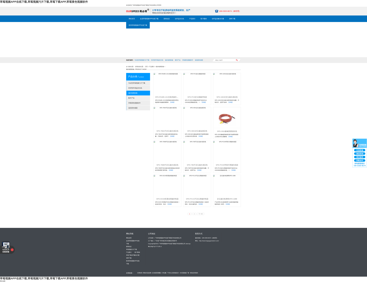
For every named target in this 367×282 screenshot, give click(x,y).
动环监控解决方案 (218, 19)
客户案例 (204, 19)
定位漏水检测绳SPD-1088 (227, 199)
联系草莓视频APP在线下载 (138, 25)
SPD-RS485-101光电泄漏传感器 (167, 97)
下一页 (201, 214)
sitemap (188, 243)
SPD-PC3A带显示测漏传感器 (227, 165)
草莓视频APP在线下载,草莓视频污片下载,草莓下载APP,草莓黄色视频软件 (44, 1)
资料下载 (232, 19)
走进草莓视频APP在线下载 (149, 19)
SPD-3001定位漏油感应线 (197, 131)
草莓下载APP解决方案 (132, 255)
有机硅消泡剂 (194, 273)
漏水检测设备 (169, 60)
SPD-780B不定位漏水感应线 (167, 165)
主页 (146, 66)
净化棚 (164, 273)
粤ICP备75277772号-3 (155, 246)
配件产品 (177, 60)
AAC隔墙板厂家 (184, 273)
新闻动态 (167, 19)
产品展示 (192, 19)
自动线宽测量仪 (156, 273)
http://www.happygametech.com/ (209, 241)
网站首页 (132, 19)
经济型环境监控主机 (157, 60)
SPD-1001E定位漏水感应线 (227, 97)
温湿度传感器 (199, 60)
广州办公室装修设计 (173, 273)
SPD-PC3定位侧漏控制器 (197, 97)
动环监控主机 (179, 19)
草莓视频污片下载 (131, 249)
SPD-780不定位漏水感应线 (197, 165)
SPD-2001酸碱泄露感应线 (227, 131)
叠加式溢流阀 (147, 273)
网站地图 (2, 281)
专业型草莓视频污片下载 (142, 60)
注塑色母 (139, 273)
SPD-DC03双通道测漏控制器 (167, 199)
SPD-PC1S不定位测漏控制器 (197, 199)
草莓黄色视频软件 (187, 60)
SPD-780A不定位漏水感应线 (167, 131)
